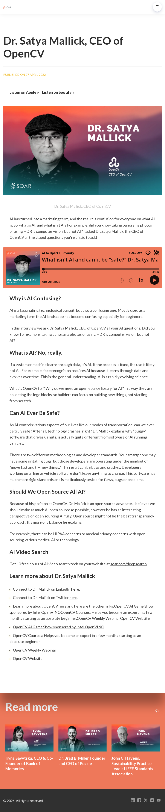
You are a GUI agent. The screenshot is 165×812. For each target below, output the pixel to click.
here (75, 589)
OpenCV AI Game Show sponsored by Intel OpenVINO (58, 626)
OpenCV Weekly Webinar (98, 618)
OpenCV (50, 606)
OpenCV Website (135, 618)
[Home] (8, 7)
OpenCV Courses (75, 612)
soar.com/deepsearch (128, 563)
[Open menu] (157, 7)
